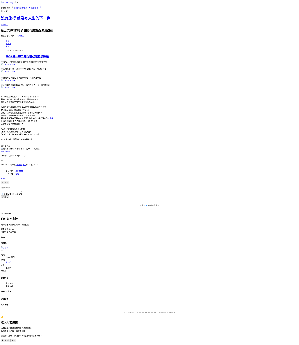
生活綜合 (20, 36)
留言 (24, 165)
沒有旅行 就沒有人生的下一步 (25, 18)
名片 (7, 46)
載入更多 (5, 183)
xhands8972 (5, 151)
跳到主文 (4, 25)
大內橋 (50, 118)
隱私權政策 (162, 312)
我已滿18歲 (6, 340)
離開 (13, 340)
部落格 (8, 44)
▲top (3, 178)
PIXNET (132, 312)
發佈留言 (5, 197)
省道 (17, 174)
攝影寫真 (19, 171)
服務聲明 (172, 312)
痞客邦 (19, 165)
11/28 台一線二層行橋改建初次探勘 (27, 56)
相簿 (7, 41)
